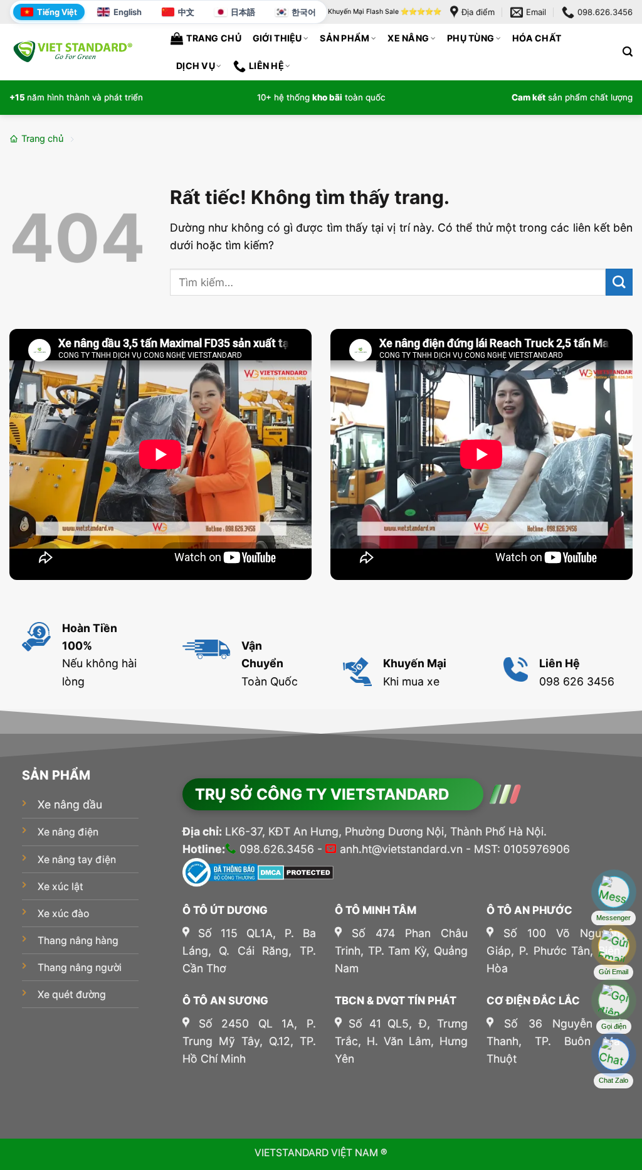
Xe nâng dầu (70, 804)
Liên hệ (266, 65)
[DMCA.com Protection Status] (296, 871)
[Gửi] (619, 282)
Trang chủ (213, 38)
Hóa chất (536, 38)
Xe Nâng (408, 38)
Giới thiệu (277, 38)
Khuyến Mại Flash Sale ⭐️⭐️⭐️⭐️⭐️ (384, 12)
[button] (628, 52)
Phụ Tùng (470, 38)
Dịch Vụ (195, 65)
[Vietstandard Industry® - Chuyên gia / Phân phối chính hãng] (72, 50)
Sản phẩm (344, 38)
